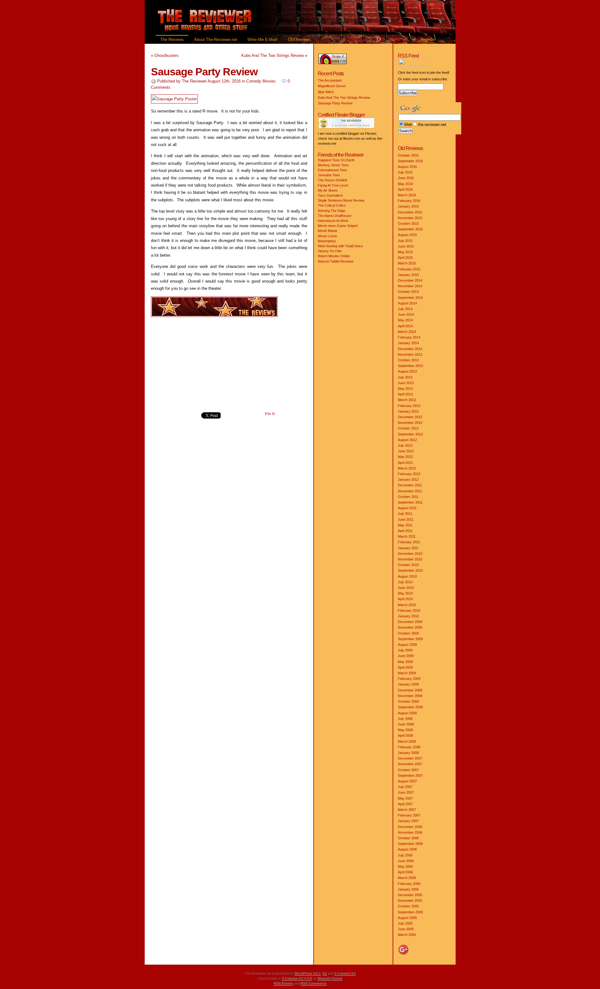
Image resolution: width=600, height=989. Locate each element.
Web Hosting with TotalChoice (340, 246)
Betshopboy (327, 241)
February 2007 (409, 815)
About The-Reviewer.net (215, 39)
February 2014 (409, 337)
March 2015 (407, 263)
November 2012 (410, 422)
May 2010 (405, 593)
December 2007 (410, 758)
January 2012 (408, 479)
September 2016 (410, 161)
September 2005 (410, 912)
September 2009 (410, 639)
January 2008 (408, 753)
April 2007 (405, 804)
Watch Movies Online (334, 256)
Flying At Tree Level (333, 185)
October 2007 (408, 770)
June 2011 (405, 519)
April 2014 (405, 326)
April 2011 (405, 531)
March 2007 (407, 809)
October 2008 (408, 701)
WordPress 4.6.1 (307, 973)
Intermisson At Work (333, 221)
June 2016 (406, 178)
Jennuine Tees (329, 175)
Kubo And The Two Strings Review (272, 55)
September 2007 (410, 775)
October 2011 (408, 497)
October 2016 (408, 155)
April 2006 (405, 872)
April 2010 (405, 599)
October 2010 (408, 565)
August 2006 (407, 849)
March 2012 (407, 468)
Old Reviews (299, 39)
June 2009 (406, 656)
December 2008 (410, 690)
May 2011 (405, 525)
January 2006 (408, 889)
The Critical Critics (332, 205)
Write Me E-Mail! (263, 39)
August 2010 (407, 576)
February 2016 (409, 201)
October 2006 (408, 838)
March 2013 (407, 400)
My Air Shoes (328, 190)
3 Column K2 (345, 973)
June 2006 (406, 861)
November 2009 (410, 627)
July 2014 (405, 309)
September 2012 (410, 434)
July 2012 (405, 445)
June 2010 (406, 588)
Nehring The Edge (331, 211)
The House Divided (332, 180)
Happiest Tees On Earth (336, 160)
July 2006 (405, 855)
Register (427, 39)
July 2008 (405, 718)
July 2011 (405, 513)
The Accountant (330, 80)
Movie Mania (327, 231)
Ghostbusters (166, 55)
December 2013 (410, 349)
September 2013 (410, 366)
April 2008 (405, 735)
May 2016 (405, 184)
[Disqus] (229, 512)
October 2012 (408, 428)
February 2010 (409, 610)
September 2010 (410, 570)
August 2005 (407, 918)
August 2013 (407, 371)
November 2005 (410, 900)
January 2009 (408, 684)
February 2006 (409, 884)
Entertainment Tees (332, 170)
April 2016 (405, 189)
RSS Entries (283, 983)
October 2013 (408, 360)
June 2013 (406, 383)
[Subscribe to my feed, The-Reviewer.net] (428, 66)
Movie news (327, 226)
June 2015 (406, 246)
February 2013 (409, 406)
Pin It (270, 413)
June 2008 (406, 724)
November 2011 (410, 491)
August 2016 (407, 166)
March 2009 (407, 673)
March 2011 (407, 536)
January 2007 (408, 821)
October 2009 (408, 633)
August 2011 (407, 508)
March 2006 (407, 878)
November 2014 (410, 286)
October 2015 (408, 223)
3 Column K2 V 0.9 (297, 978)
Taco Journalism (330, 195)
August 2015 (407, 235)
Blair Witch (326, 92)
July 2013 (405, 377)
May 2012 (405, 457)
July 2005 (405, 923)
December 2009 (410, 622)
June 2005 (406, 929)
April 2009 (405, 667)
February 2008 (409, 747)
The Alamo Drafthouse (335, 216)
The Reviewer (194, 81)
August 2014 (407, 303)
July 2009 (405, 650)
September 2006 (410, 844)
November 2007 (410, 764)
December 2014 (410, 280)
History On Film (330, 251)
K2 (324, 973)
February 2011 (409, 542)
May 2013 (405, 388)
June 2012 (406, 451)
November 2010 (410, 559)
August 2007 (407, 781)
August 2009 (407, 644)
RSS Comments (314, 983)
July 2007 (405, 787)
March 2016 (407, 195)
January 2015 (408, 275)
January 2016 (408, 206)
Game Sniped (347, 226)
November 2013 (410, 354)
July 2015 (405, 241)
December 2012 (410, 417)
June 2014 (406, 314)
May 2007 (405, 798)
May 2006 (405, 866)
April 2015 (405, 257)
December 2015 (410, 212)
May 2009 (405, 662)
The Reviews (172, 39)
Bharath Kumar (330, 978)
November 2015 (410, 218)
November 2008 (410, 696)
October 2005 (408, 906)
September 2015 (410, 229)
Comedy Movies (261, 81)
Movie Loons (327, 236)
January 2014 (408, 343)
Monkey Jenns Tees (333, 165)
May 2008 (405, 730)
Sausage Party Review (204, 72)
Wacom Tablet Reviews (335, 261)
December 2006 (410, 827)
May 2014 (405, 320)
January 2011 (408, 548)
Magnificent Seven (332, 86)
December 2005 (410, 895)
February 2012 (409, 474)
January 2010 (408, 616)
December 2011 (410, 485)
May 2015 (405, 252)
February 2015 (409, 269)
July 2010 (405, 582)
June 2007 (406, 792)
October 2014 (408, 292)
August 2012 (407, 440)
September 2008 (410, 707)
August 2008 (407, 713)
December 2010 (410, 553)
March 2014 (407, 332)
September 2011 (410, 502)
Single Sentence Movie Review (341, 200)
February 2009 (409, 678)
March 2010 (407, 605)
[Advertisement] (229, 365)
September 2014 (410, 297)
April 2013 (405, 394)
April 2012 (405, 462)
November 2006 (410, 832)
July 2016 (405, 172)
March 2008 (407, 741)
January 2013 (408, 411)
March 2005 (407, 934)
